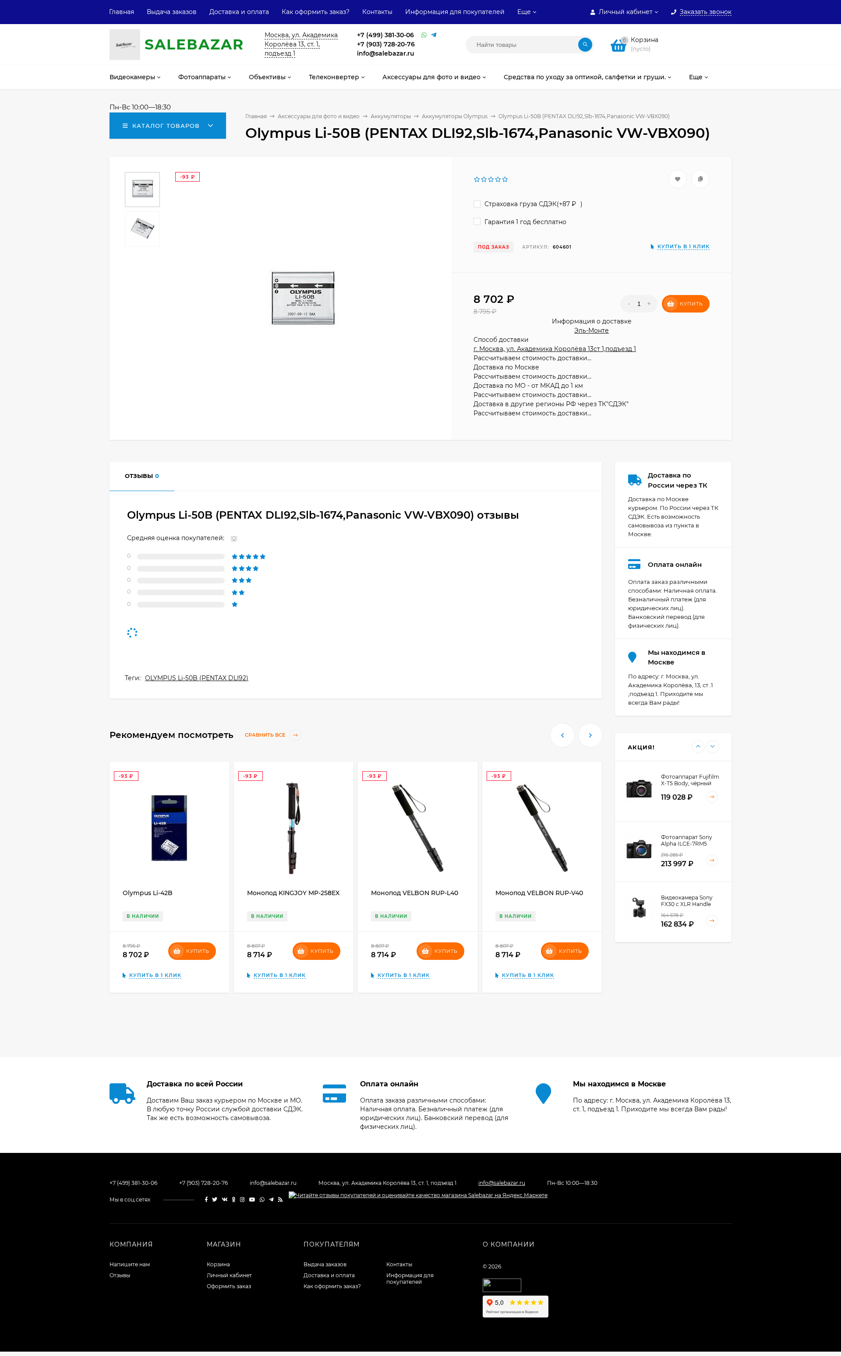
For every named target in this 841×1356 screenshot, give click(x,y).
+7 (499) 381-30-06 (385, 35)
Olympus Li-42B (148, 893)
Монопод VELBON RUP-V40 (539, 893)
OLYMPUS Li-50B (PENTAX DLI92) (196, 678)
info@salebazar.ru (385, 53)
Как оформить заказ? (316, 12)
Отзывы (120, 1275)
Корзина (218, 1264)
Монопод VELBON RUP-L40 (414, 893)
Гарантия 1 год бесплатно (524, 222)
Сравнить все (265, 735)
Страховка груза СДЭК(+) (533, 204)
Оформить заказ (229, 1286)
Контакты (377, 12)
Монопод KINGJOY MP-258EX (293, 893)
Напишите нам (130, 1264)
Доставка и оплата (239, 12)
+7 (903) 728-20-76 (386, 44)
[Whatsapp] (424, 35)
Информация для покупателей (455, 12)
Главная (121, 12)
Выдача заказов (172, 12)
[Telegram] (433, 35)
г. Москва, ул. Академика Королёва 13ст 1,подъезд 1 (555, 349)
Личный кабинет (229, 1275)
